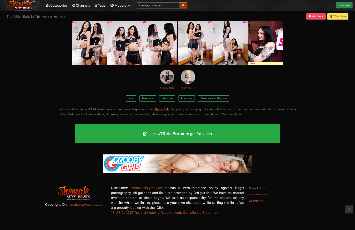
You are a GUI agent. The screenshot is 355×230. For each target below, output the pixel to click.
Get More (317, 16)
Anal (131, 98)
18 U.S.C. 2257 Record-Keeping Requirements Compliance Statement (164, 212)
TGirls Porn (339, 16)
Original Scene (257, 188)
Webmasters (256, 200)
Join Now (344, 5)
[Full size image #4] (230, 43)
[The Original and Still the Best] (177, 172)
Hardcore (167, 98)
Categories (58, 5)
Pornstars (186, 98)
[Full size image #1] (124, 43)
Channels (83, 5)
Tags (101, 5)
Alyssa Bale (167, 87)
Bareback (147, 98)
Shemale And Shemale (214, 98)
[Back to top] (349, 209)
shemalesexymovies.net (84, 204)
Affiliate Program (258, 194)
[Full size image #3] (195, 43)
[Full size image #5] (265, 43)
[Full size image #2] (159, 43)
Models (120, 5)
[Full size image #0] (89, 43)
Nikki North (188, 87)
